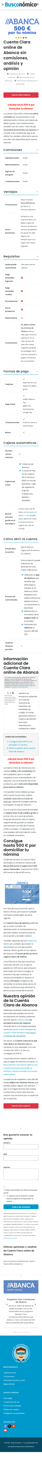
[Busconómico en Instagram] (14, 1426)
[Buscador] (3, 4)
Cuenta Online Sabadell (22, 1029)
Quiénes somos (10, 1373)
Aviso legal (8, 1398)
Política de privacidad (12, 1406)
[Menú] (37, 4)
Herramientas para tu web (14, 1380)
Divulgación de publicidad (19, 687)
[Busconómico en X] (9, 1426)
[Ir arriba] (36, 1460)
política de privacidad (10, 1238)
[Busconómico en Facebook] (5, 1426)
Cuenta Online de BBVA (14, 1032)
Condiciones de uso (12, 1402)
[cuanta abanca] (22, 892)
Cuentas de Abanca (17, 74)
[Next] (35, 1304)
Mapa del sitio (9, 1384)
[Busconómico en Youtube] (5, 1430)
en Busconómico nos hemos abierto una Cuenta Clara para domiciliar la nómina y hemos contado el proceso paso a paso (21, 1068)
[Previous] (7, 1304)
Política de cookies (11, 1409)
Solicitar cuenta (21, 95)
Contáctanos (9, 1376)
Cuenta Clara (23, 1019)
